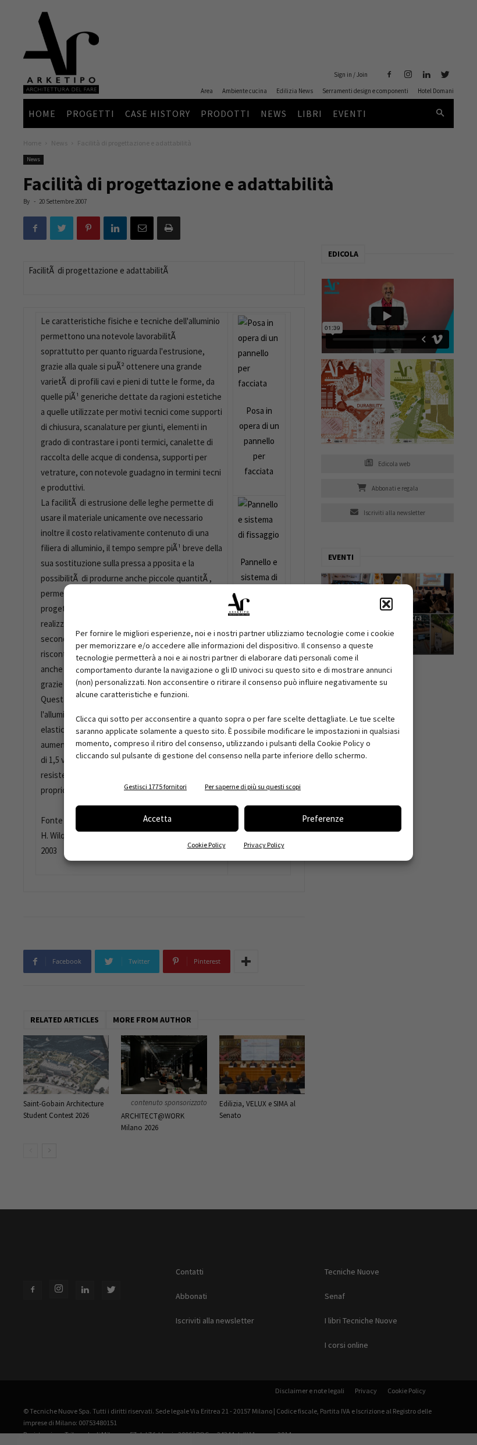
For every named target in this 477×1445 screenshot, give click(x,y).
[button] (386, 604)
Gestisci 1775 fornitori (155, 786)
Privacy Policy (264, 844)
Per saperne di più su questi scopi (253, 786)
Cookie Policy (206, 844)
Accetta (157, 818)
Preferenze (323, 818)
